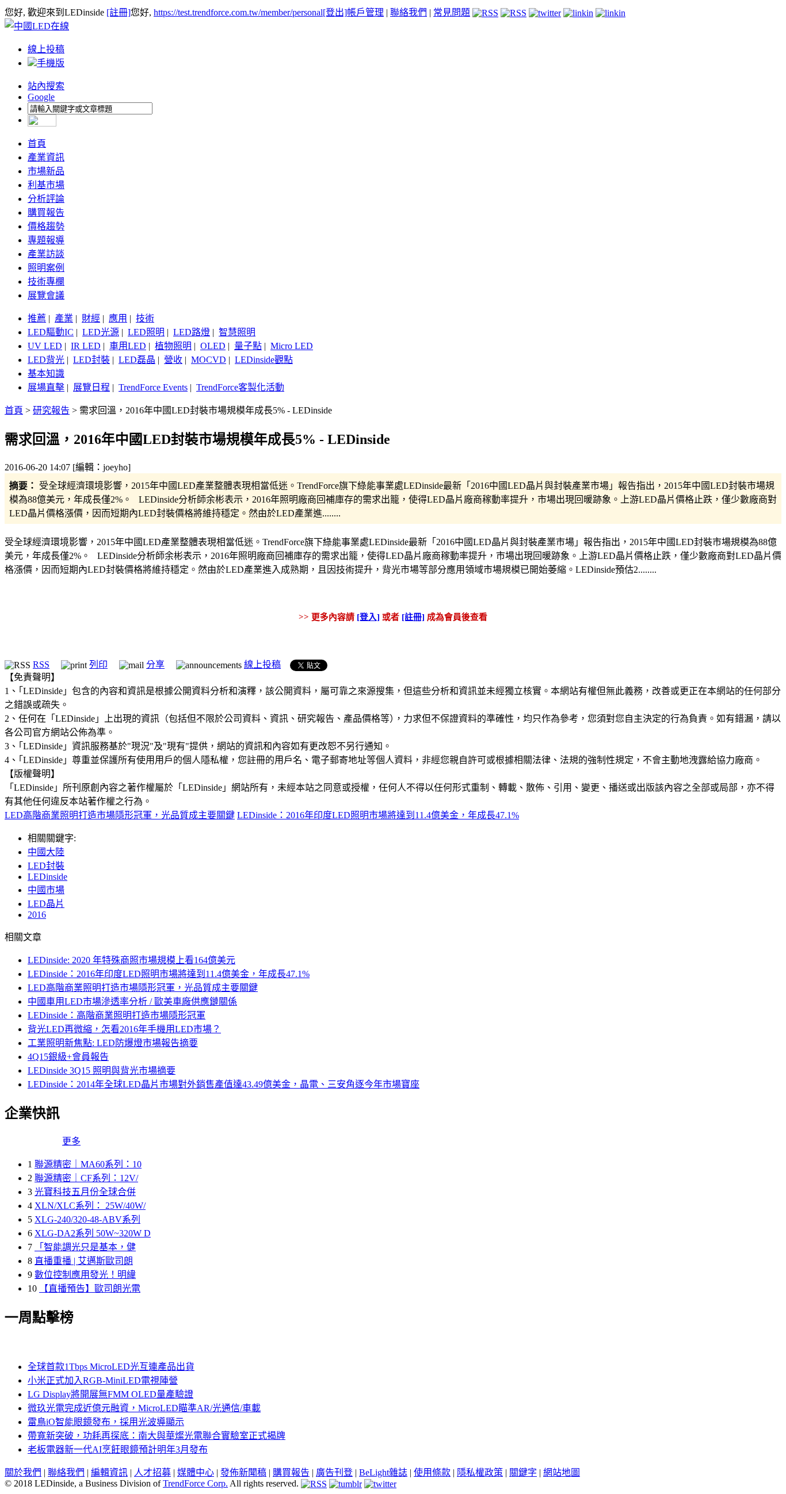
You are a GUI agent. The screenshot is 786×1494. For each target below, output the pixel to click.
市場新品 (46, 171)
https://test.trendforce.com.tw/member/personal (238, 12)
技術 (145, 318)
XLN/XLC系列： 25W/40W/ (90, 1205)
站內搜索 (46, 86)
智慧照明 (237, 332)
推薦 (37, 318)
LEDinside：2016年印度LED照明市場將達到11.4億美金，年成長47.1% (378, 815)
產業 (64, 318)
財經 (91, 318)
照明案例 (46, 268)
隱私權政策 (480, 1472)
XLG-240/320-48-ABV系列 (87, 1219)
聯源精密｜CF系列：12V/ (86, 1178)
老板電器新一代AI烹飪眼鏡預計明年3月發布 (118, 1449)
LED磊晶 (137, 360)
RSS (41, 664)
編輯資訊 (109, 1472)
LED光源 (100, 332)
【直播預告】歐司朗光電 (89, 1288)
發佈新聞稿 (243, 1472)
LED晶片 (46, 904)
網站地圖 (561, 1472)
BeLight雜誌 (383, 1472)
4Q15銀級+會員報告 (68, 1057)
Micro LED (291, 346)
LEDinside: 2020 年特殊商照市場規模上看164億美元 (131, 960)
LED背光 (46, 360)
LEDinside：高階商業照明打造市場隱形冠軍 (116, 1015)
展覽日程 (91, 387)
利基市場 (46, 185)
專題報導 (46, 240)
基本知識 (46, 373)
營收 (173, 360)
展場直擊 (46, 387)
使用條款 (432, 1472)
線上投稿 (46, 49)
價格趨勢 (46, 226)
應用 (118, 318)
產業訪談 (46, 254)
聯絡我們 (408, 12)
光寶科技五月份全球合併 (85, 1192)
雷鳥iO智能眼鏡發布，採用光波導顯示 (106, 1422)
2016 (37, 915)
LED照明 (146, 332)
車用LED (127, 346)
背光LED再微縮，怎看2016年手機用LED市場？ (124, 1029)
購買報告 (46, 212)
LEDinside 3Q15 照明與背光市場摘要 (101, 1070)
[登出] (335, 12)
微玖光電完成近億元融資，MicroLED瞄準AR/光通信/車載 (144, 1408)
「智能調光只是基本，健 (85, 1247)
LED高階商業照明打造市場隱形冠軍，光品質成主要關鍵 (120, 815)
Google (41, 97)
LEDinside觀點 (264, 360)
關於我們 (23, 1472)
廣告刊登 (334, 1472)
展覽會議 (46, 295)
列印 (98, 664)
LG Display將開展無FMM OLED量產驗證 (110, 1394)
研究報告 (51, 410)
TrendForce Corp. (195, 1483)
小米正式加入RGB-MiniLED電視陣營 (103, 1380)
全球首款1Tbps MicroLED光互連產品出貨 (111, 1367)
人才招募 (152, 1472)
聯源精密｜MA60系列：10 (88, 1164)
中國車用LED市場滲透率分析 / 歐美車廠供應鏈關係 (132, 1001)
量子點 (248, 346)
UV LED (45, 346)
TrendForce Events (153, 387)
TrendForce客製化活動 (240, 387)
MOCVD (208, 360)
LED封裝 (91, 360)
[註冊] (118, 12)
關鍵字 (523, 1472)
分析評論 (46, 199)
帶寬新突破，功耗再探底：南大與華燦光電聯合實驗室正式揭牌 (156, 1436)
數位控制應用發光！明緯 (85, 1275)
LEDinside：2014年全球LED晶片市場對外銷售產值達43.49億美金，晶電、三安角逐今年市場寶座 (223, 1084)
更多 (71, 1141)
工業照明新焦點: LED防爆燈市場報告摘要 (113, 1043)
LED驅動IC (51, 332)
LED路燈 (191, 332)
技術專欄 (46, 281)
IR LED (86, 346)
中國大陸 (46, 852)
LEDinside (47, 877)
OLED (213, 346)
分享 (155, 664)
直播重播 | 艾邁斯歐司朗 (84, 1261)
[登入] (368, 617)
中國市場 (46, 890)
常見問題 (451, 12)
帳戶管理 (365, 12)
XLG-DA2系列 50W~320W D (93, 1233)
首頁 (37, 143)
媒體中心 (195, 1472)
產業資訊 (46, 157)
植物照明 (173, 346)
